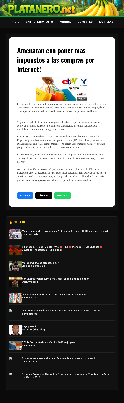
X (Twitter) (43, 195)
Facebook (25, 195)
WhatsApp (62, 195)
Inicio (15, 21)
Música (65, 21)
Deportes (85, 21)
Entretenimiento (39, 21)
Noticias (106, 21)
